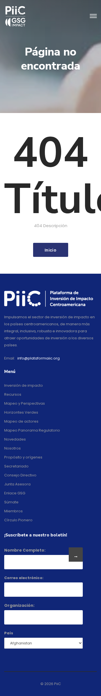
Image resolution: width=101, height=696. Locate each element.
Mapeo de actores (21, 421)
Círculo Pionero (18, 520)
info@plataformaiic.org (38, 358)
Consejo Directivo (20, 475)
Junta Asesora (17, 484)
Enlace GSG (14, 493)
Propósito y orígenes (23, 457)
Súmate (11, 502)
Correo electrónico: (23, 577)
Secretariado (16, 466)
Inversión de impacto (23, 385)
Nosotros (12, 448)
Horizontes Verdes (21, 412)
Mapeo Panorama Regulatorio (32, 430)
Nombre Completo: (24, 550)
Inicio (50, 250)
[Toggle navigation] (93, 16)
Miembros (13, 511)
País (8, 633)
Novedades (15, 439)
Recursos (12, 394)
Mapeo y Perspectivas (24, 403)
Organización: (19, 605)
